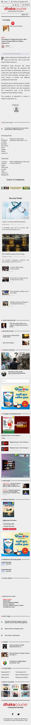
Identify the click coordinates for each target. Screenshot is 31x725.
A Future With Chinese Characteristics (16, 268)
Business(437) (5, 672)
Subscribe (5, 529)
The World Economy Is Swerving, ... (14, 254)
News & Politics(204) (22, 675)
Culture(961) (5, 675)
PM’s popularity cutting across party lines (19, 292)
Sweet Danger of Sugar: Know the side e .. (20, 654)
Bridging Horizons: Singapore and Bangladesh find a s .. (19, 302)
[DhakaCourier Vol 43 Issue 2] (5, 696)
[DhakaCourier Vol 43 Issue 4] (15, 689)
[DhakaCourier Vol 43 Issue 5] (5, 689)
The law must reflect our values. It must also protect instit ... (19, 325)
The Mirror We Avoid (15, 371)
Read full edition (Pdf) (8, 524)
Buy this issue (12, 529)
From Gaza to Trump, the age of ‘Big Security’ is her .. (19, 278)
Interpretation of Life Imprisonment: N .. (17, 645)
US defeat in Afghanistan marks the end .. (18, 662)
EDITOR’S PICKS (8, 331)
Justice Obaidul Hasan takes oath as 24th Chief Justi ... (19, 162)
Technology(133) (21, 672)
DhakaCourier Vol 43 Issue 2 (19, 448)
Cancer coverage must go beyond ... (14, 222)
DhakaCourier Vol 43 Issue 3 (19, 442)
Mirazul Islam (6, 224)
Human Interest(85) (22, 677)
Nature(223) (5, 677)
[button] (25, 14)
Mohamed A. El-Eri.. (7, 256)
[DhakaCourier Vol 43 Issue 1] (15, 696)
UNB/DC (7, 45)
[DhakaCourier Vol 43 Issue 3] (25, 689)
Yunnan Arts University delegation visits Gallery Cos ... (19, 139)
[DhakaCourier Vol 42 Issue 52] (25, 696)
